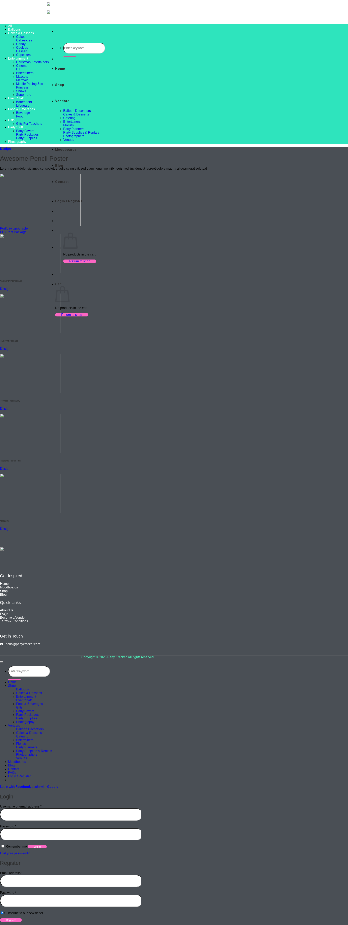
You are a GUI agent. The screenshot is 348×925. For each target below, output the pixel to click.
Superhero (23, 94)
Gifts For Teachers (29, 123)
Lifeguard (23, 105)
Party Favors (25, 131)
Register (11, 920)
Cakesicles (24, 40)
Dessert (21, 51)
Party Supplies (26, 138)
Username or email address (20, 806)
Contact (13, 769)
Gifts (11, 120)
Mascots (22, 76)
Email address (11, 873)
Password (8, 826)
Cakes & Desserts (76, 114)
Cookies (22, 47)
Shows (21, 91)
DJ (18, 69)
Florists (68, 125)
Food (20, 116)
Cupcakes (23, 55)
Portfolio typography (14, 228)
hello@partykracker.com (21, 644)
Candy (21, 44)
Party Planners (73, 129)
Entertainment (18, 58)
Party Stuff (15, 127)
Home (60, 68)
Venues (68, 139)
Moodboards (66, 149)
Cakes (20, 36)
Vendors (62, 101)
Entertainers (72, 121)
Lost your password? (15, 853)
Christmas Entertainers (32, 62)
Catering (69, 118)
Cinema (21, 65)
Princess (22, 87)
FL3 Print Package (13, 232)
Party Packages (27, 134)
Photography (17, 141)
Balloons (14, 29)
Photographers (73, 136)
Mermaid (22, 80)
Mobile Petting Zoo (29, 83)
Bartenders (24, 102)
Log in (37, 846)
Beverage (23, 112)
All (10, 26)
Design (5, 148)
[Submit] (69, 56)
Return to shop (79, 261)
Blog (59, 165)
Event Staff (16, 98)
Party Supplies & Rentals (81, 132)
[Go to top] (1, 661)
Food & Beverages (21, 109)
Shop (59, 85)
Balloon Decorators (77, 110)
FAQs (12, 772)
